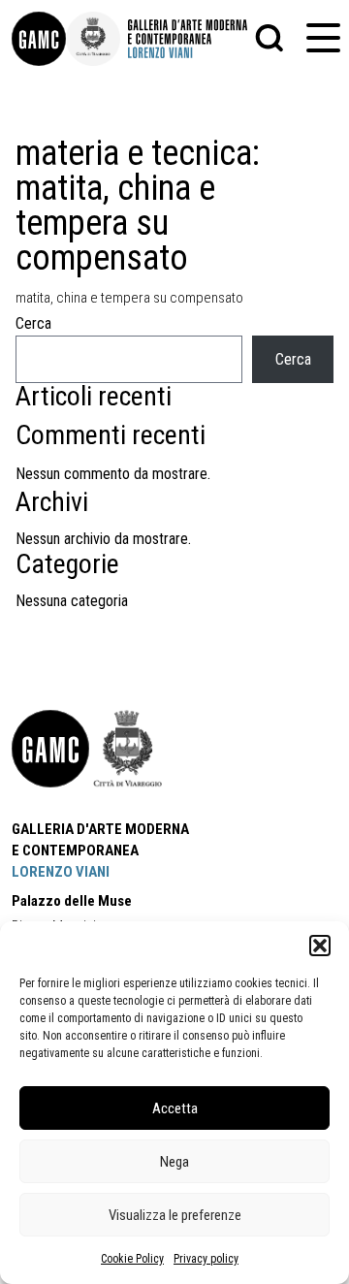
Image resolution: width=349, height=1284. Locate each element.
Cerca (33, 323)
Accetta (175, 1108)
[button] (320, 945)
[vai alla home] (50, 748)
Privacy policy (206, 1259)
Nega (174, 1162)
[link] (39, 39)
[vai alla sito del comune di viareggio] (128, 748)
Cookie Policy (132, 1259)
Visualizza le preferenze (175, 1215)
